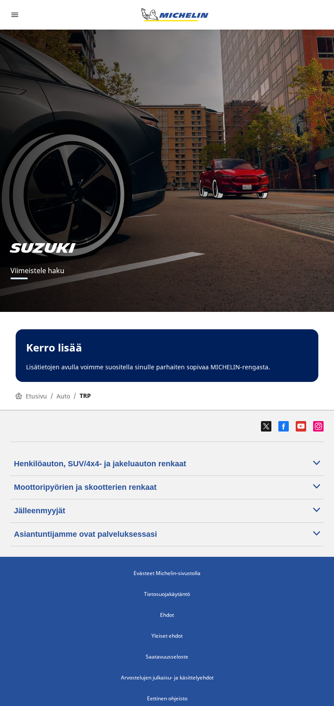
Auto (63, 396)
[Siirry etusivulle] (175, 15)
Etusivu (36, 396)
